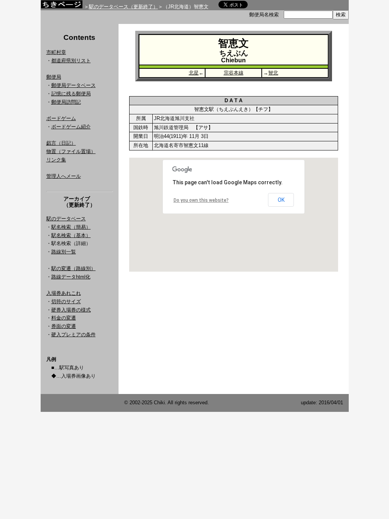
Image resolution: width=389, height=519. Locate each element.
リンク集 (56, 160)
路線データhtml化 (70, 277)
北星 (194, 73)
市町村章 (56, 52)
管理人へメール (63, 176)
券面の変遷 (63, 326)
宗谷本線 (234, 73)
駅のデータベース (66, 219)
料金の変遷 (63, 318)
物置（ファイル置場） (71, 151)
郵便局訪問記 (66, 102)
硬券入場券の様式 (71, 310)
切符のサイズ (66, 301)
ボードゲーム (61, 118)
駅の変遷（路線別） (73, 268)
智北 (273, 73)
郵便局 (53, 77)
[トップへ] (61, 6)
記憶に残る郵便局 (71, 94)
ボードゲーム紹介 (71, 127)
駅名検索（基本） (71, 235)
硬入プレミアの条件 (73, 334)
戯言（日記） (61, 143)
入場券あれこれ (63, 293)
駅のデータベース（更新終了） (123, 6)
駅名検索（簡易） (71, 227)
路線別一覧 (63, 252)
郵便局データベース (73, 85)
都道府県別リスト (71, 60)
